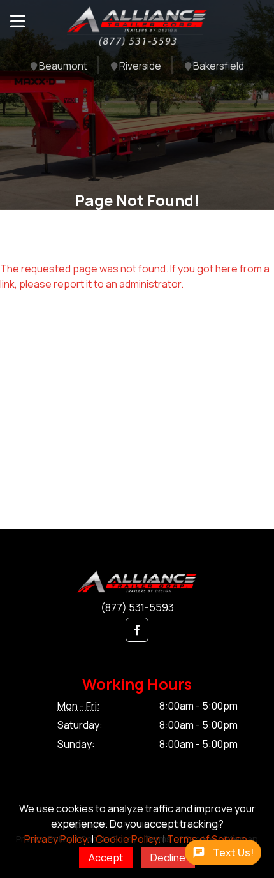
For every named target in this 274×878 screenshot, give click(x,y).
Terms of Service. (208, 839)
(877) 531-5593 (137, 607)
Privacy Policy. (56, 839)
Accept (106, 858)
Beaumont (62, 67)
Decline (167, 858)
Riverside (139, 67)
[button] (137, 630)
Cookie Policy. (128, 839)
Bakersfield (217, 67)
